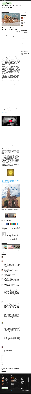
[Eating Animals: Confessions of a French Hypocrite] (3, 381)
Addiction (4, 11)
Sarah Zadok (6, 274)
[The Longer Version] (22, 25)
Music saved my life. (4, 112)
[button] (28, 9)
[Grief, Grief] (22, 20)
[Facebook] (7, 224)
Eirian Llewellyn (23, 49)
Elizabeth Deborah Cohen (24, 51)
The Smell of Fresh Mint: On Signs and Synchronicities (25, 43)
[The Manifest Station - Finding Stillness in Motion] (7, 3)
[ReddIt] (15, 224)
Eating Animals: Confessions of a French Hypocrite (7, 381)
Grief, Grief (15, 380)
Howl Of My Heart (25, 32)
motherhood (10, 220)
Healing (7, 220)
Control (24, 22)
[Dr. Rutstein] (4, 247)
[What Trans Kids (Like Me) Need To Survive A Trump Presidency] (3, 378)
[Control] (22, 23)
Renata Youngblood (9, 232)
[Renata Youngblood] (4, 31)
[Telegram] (17, 224)
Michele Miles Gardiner (23, 38)
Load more (25, 27)
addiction (5, 220)
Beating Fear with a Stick (6, 12)
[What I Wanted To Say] (17, 247)
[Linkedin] (14, 224)
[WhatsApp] (12, 224)
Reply (4, 258)
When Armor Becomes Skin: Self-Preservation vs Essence (26, 18)
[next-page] (3, 252)
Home (2, 11)
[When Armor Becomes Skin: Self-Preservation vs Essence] (22, 18)
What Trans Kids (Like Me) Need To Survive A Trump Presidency (7, 378)
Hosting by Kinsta (11, 390)
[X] (8, 224)
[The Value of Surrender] (10, 247)
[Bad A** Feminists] (3, 384)
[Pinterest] (10, 224)
